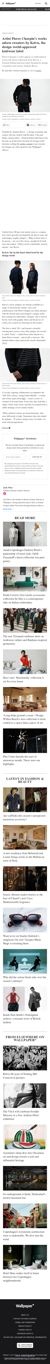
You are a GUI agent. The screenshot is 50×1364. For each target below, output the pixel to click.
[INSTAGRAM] (5, 493)
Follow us (32, 125)
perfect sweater (26, 143)
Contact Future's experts (25, 1319)
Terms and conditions (25, 1322)
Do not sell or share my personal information (25, 1337)
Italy (24, 398)
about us (25, 1315)
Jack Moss (8, 70)
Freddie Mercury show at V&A (26, 9)
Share (7, 125)
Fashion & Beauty (8, 33)
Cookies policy (25, 1330)
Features (38, 71)
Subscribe (38, 3)
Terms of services (30, 463)
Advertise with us (25, 1333)
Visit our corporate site (28, 1356)
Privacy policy (25, 1326)
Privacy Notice (32, 466)
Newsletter (44, 125)
